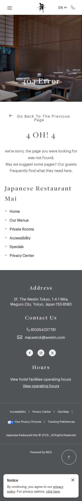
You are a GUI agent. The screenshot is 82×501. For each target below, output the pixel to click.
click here (53, 491)
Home (15, 211)
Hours (41, 367)
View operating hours (41, 385)
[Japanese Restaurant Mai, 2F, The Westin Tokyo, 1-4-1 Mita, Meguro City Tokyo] (41, 7)
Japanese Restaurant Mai (38, 193)
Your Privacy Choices (27, 421)
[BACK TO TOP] (69, 457)
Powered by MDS (41, 452)
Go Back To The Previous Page (43, 118)
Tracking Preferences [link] (61, 421)
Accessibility (20, 237)
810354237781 (73, 7)
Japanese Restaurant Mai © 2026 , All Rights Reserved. (41, 435)
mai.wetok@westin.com (45, 337)
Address (41, 287)
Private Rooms (22, 228)
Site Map (63, 411)
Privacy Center (22, 255)
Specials (17, 246)
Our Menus (19, 220)
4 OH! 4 (41, 134)
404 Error (41, 81)
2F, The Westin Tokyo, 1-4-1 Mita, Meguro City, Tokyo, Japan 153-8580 (41, 301)
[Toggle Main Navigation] (9, 8)
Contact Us (41, 317)
